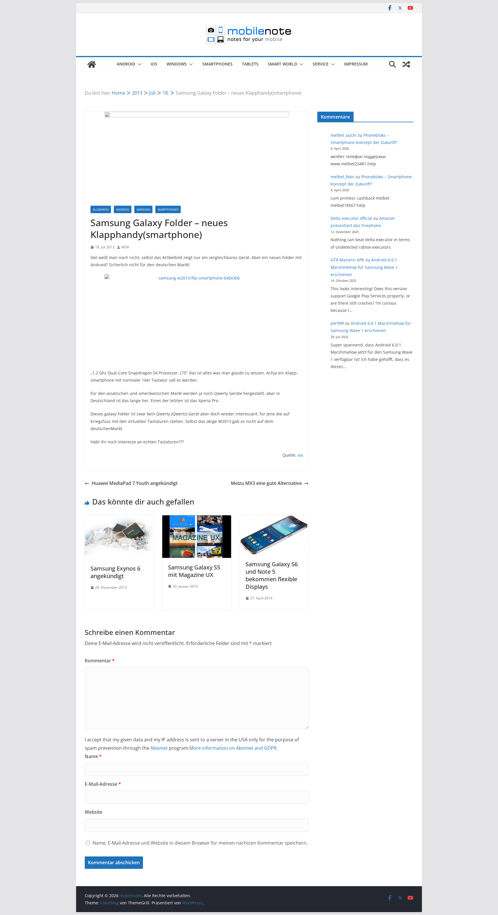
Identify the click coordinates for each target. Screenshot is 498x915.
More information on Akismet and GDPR (233, 748)
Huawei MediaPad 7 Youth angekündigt (135, 483)
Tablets (250, 64)
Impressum (356, 64)
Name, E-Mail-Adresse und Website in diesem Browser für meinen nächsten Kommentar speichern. (200, 843)
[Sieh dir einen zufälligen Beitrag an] (406, 64)
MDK (125, 247)
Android (126, 64)
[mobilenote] (92, 64)
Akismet (159, 748)
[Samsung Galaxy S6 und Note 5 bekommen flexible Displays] (274, 519)
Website (93, 812)
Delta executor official (351, 218)
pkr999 (337, 323)
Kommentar (100, 660)
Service (321, 64)
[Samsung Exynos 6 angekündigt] (119, 519)
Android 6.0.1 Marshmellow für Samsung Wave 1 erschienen (364, 267)
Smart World (282, 64)
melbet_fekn (342, 176)
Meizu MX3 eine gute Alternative (266, 483)
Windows (177, 64)
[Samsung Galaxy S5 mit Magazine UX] (196, 519)
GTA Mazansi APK (347, 259)
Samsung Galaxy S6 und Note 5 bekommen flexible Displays (272, 575)
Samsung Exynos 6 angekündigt (115, 572)
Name (93, 756)
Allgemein (101, 209)
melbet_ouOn (343, 135)
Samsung (143, 209)
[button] (138, 64)
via (300, 455)
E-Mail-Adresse (103, 784)
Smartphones (217, 64)
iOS (154, 64)
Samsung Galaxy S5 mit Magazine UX (194, 571)
